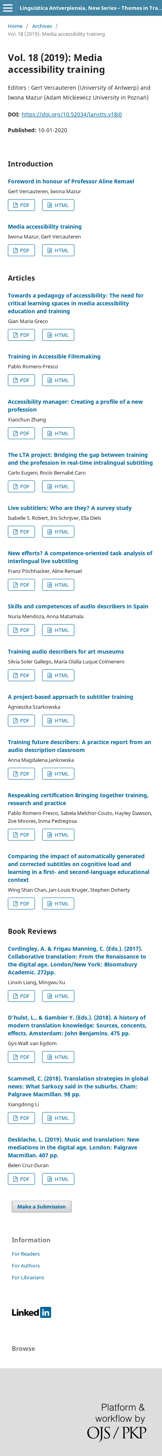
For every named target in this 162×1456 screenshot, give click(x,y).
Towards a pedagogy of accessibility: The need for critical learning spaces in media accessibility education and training (76, 303)
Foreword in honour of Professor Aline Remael (71, 181)
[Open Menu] (8, 8)
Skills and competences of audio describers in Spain (78, 606)
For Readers (26, 1253)
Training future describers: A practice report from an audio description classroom (79, 746)
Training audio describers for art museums (66, 651)
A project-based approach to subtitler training (70, 696)
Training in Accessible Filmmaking (54, 356)
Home (15, 26)
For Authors (26, 1265)
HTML (61, 205)
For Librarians (28, 1277)
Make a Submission (41, 1206)
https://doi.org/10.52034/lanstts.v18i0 (72, 114)
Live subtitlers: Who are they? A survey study (70, 508)
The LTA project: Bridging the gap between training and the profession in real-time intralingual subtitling (80, 458)
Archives (42, 26)
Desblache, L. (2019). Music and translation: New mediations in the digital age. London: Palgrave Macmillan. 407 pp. (73, 1147)
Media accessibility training (45, 226)
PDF (24, 205)
